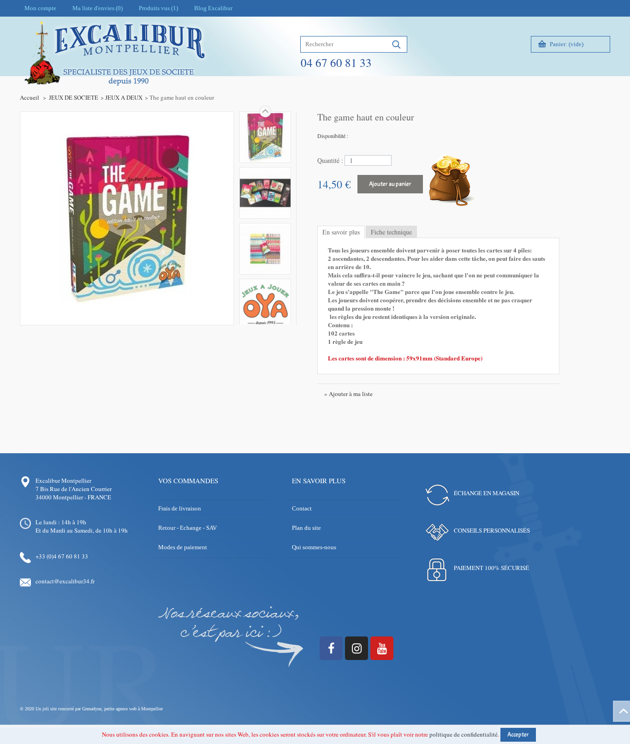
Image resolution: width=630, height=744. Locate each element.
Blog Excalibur (213, 8)
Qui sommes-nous (314, 547)
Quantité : (330, 160)
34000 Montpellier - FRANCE (73, 497)
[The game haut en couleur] (265, 137)
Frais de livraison (179, 508)
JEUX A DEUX (124, 97)
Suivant (265, 111)
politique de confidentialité (463, 734)
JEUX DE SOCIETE (73, 97)
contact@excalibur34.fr (65, 581)
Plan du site (306, 527)
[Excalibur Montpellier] (114, 72)
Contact (302, 508)
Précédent (265, 324)
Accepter (518, 734)
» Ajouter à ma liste (348, 394)
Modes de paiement (182, 547)
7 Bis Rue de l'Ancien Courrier (74, 489)
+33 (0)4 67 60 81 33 (62, 556)
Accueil (29, 97)
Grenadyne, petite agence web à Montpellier (122, 708)
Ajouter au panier (390, 184)
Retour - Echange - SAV (187, 527)
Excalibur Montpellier (63, 480)
